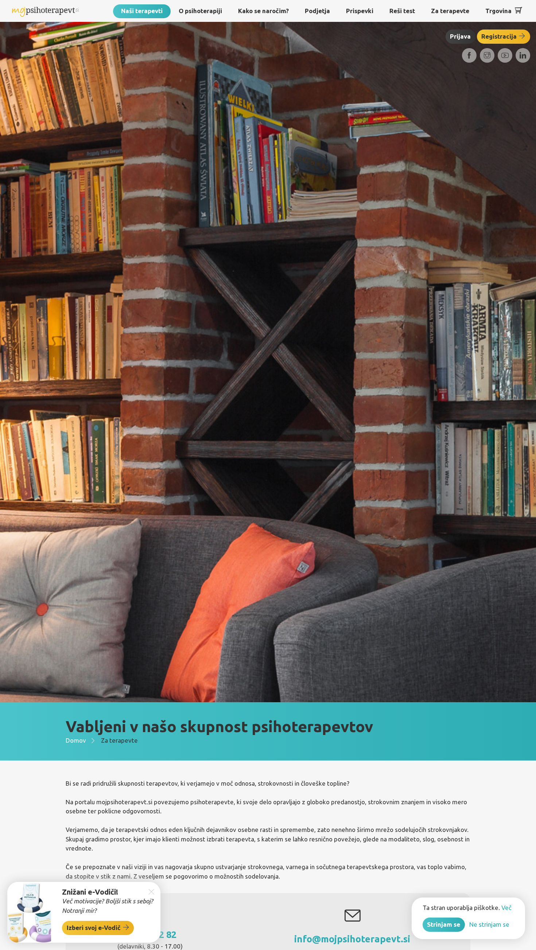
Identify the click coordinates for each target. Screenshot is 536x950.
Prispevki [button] (359, 10)
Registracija (499, 36)
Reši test (402, 10)
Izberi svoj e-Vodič (94, 927)
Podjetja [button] (317, 10)
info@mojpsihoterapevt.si (352, 939)
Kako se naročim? (263, 10)
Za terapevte (450, 10)
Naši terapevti (142, 10)
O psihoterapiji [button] (200, 10)
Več (506, 907)
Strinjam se (443, 924)
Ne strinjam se (489, 924)
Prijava (460, 36)
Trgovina (498, 10)
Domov (76, 740)
